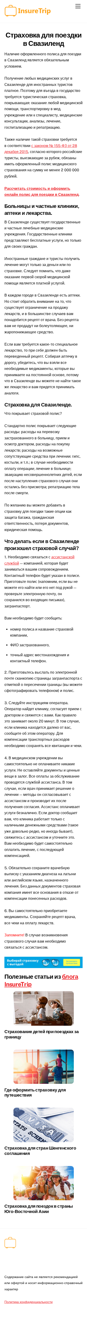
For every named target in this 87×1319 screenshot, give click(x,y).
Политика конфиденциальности (28, 1302)
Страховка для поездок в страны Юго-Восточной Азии (38, 1208)
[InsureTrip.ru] (27, 14)
